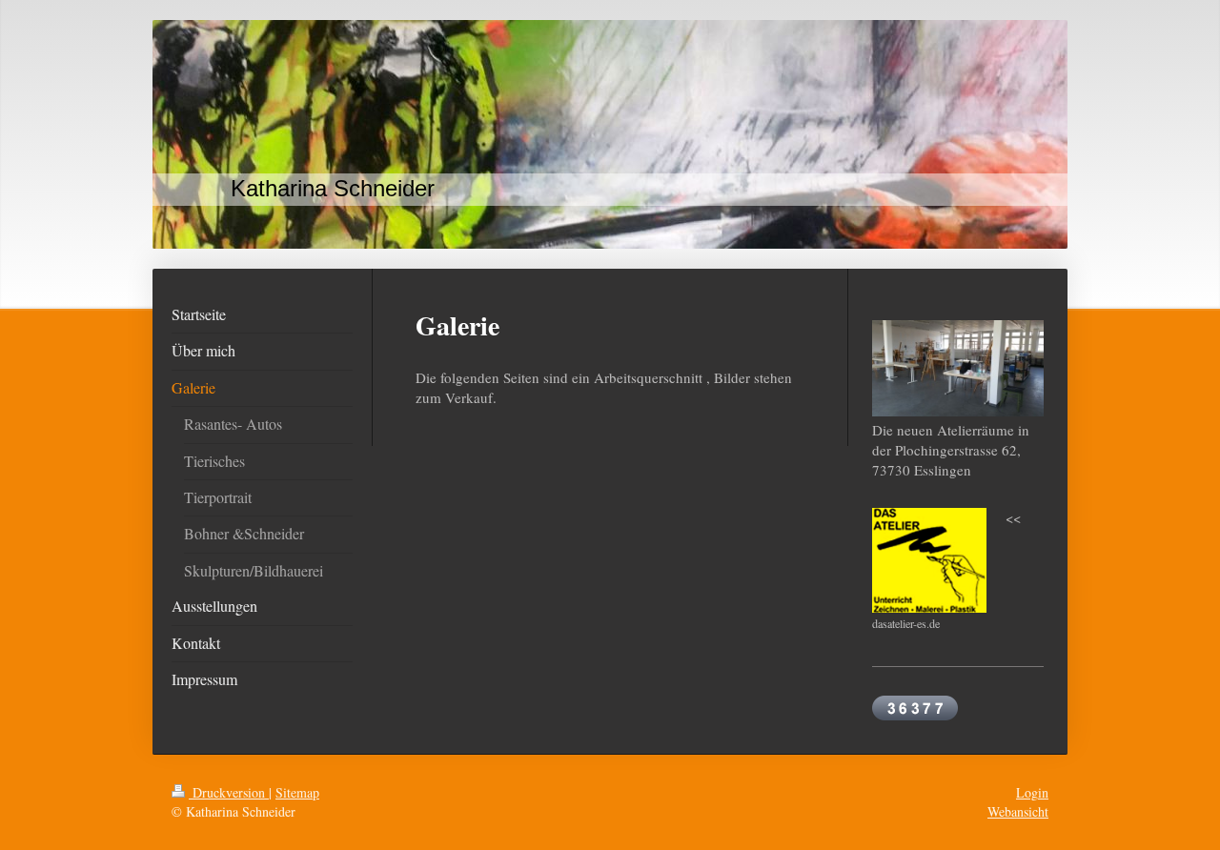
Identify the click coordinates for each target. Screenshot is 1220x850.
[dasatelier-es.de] (929, 560)
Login (1032, 792)
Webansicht (1017, 811)
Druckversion (229, 792)
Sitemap (297, 792)
